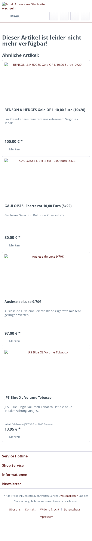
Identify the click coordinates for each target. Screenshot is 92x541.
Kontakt (30, 509)
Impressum (46, 517)
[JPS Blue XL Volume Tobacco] (46, 369)
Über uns (15, 509)
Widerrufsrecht (49, 509)
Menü (15, 16)
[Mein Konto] (74, 16)
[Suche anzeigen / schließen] (53, 16)
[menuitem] (11, 16)
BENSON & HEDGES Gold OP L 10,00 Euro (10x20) (44, 110)
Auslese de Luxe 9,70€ (22, 302)
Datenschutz (72, 509)
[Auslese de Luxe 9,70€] (46, 273)
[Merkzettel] (64, 16)
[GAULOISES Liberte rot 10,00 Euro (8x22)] (46, 178)
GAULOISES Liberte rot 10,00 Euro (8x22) (37, 206)
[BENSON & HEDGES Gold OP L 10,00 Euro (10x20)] (46, 82)
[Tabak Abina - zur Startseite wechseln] (24, 6)
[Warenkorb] (85, 16)
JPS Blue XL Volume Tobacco (28, 397)
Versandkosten (69, 496)
